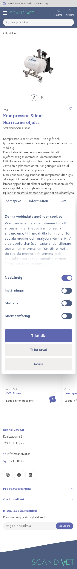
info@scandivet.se (18, 454)
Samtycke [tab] (13, 201)
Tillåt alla (38, 336)
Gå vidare (64, 525)
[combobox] (38, 22)
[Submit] (6, 22)
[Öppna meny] (5, 12)
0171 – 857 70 (16, 461)
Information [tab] (38, 201)
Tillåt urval (38, 350)
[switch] (66, 291)
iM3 (5, 110)
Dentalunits (12, 33)
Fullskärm (62, 86)
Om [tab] (63, 201)
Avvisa (38, 364)
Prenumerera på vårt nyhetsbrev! (24, 517)
